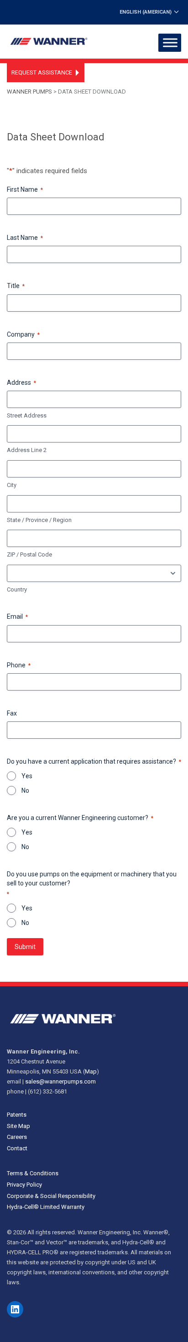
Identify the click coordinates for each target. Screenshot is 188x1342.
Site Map (18, 1126)
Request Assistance (41, 72)
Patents (16, 1114)
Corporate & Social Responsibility (51, 1196)
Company (23, 334)
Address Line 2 (27, 450)
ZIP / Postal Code (29, 554)
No (25, 790)
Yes (26, 776)
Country (17, 589)
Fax (12, 713)
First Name (25, 189)
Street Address (27, 415)
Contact (17, 1148)
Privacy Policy (24, 1184)
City (11, 485)
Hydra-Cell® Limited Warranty (45, 1206)
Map (91, 1071)
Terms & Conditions (32, 1173)
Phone (19, 665)
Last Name (25, 237)
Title (16, 285)
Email (17, 616)
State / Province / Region (39, 520)
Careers (17, 1136)
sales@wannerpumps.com (60, 1081)
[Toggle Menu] (170, 42)
